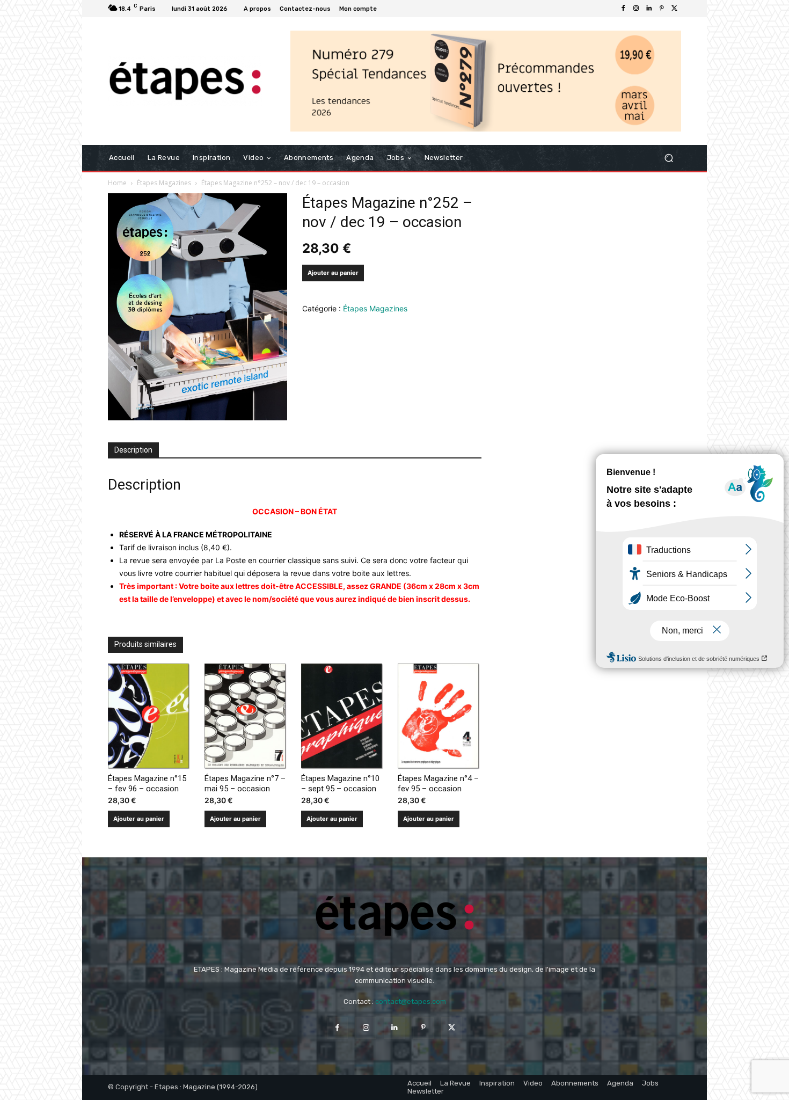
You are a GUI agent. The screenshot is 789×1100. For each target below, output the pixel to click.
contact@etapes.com (410, 1001)
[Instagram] (636, 8)
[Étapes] (185, 81)
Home (117, 182)
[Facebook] (623, 8)
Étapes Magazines (164, 182)
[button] (668, 158)
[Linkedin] (648, 8)
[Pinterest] (661, 8)
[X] (674, 8)
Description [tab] (133, 450)
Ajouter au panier (333, 272)
